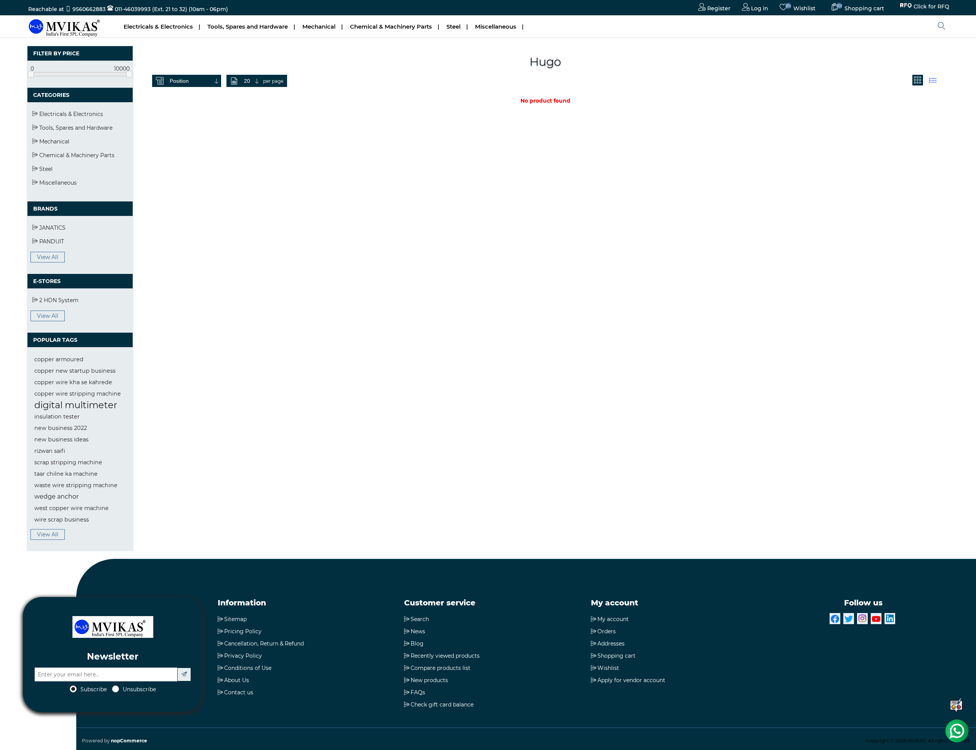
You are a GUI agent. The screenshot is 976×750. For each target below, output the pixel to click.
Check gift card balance (442, 704)
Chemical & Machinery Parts (391, 26)
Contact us (238, 692)
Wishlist (608, 668)
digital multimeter (75, 404)
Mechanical (319, 26)
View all (47, 257)
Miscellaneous (495, 26)
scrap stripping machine (68, 462)
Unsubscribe (139, 689)
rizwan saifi (49, 450)
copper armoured (58, 359)
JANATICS (52, 227)
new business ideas (61, 439)
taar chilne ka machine (66, 473)
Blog (417, 643)
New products (429, 680)
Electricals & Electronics (158, 26)
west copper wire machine (71, 508)
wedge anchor (56, 496)
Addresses (610, 643)
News (418, 631)
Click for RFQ (931, 7)
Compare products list (440, 668)
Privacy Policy (243, 655)
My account (613, 619)
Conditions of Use (247, 668)
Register (718, 8)
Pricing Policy (243, 631)
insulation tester (57, 416)
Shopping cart (616, 655)
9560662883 (89, 9)
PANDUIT (51, 241)
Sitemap (235, 619)
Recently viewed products (445, 655)
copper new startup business (75, 370)
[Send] (184, 674)
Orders (606, 631)
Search (420, 619)
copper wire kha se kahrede (73, 382)
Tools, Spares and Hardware (247, 26)
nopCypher (530, 741)
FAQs (418, 692)
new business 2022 (60, 428)
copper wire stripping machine (77, 393)
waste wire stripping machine (75, 485)
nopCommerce (129, 741)
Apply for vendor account (631, 680)
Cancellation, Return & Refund (264, 643)
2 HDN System (58, 300)
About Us (236, 680)
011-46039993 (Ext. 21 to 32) (150, 9)
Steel (453, 26)
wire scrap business (61, 519)
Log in (759, 8)
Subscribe (93, 689)
